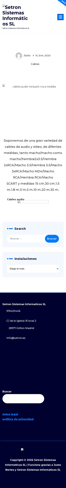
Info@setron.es (15, 338)
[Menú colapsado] (60, 17)
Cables (35, 64)
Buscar (7, 391)
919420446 (13, 311)
